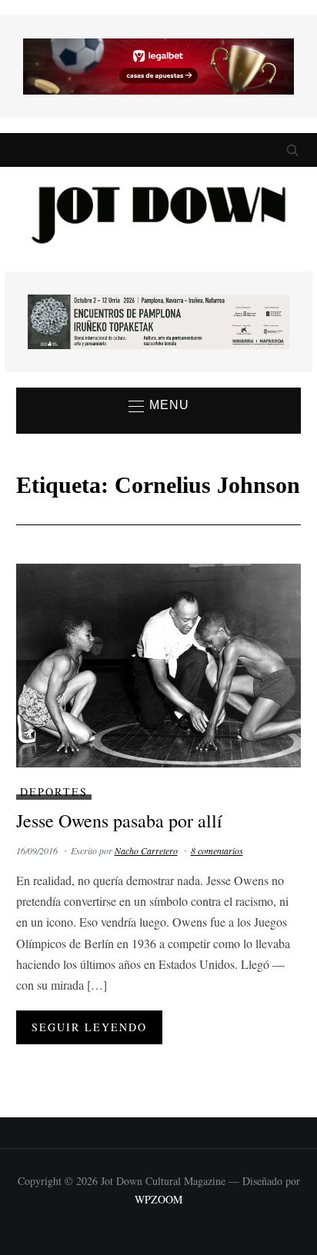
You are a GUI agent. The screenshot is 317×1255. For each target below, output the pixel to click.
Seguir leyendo (89, 1027)
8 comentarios (217, 850)
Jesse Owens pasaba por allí (119, 820)
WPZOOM (158, 1199)
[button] (158, 406)
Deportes (54, 791)
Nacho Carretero (146, 850)
